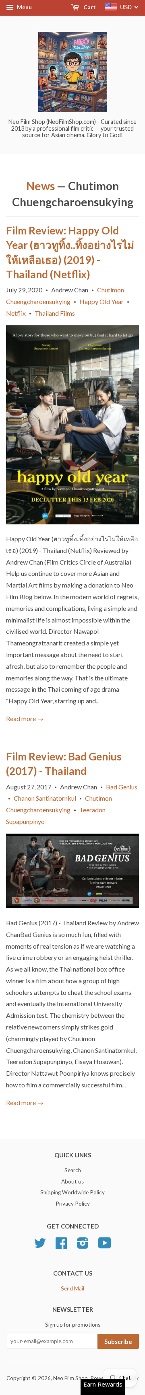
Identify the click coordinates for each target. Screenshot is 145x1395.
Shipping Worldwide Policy (72, 1192)
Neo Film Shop (70, 1378)
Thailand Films (55, 313)
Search (72, 1170)
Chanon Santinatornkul (45, 798)
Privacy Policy (73, 1203)
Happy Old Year (101, 301)
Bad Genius (121, 787)
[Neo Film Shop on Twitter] (40, 1246)
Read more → (25, 718)
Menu (24, 7)
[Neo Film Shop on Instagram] (83, 1246)
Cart (89, 7)
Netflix (16, 313)
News (40, 186)
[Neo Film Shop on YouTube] (104, 1246)
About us (72, 1181)
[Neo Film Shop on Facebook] (61, 1246)
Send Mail (72, 1288)
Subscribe (118, 1341)
